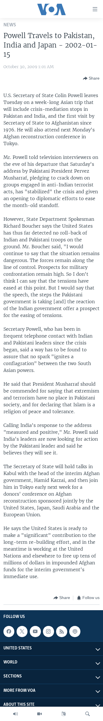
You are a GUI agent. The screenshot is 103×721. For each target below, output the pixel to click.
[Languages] (63, 714)
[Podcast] (74, 631)
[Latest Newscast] (15, 714)
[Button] (91, 78)
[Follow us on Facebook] (8, 631)
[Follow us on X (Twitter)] (22, 631)
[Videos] (39, 714)
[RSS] (61, 631)
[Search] (87, 714)
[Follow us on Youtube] (35, 631)
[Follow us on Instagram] (48, 631)
